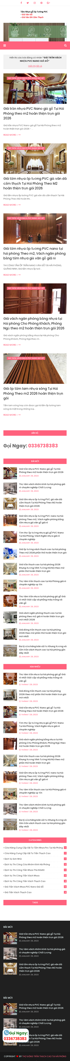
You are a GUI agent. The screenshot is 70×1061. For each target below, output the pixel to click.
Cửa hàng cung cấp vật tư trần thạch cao (35, 853)
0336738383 (43, 445)
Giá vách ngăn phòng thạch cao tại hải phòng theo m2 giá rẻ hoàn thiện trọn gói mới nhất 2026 (41, 616)
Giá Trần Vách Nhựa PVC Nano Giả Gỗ (35, 886)
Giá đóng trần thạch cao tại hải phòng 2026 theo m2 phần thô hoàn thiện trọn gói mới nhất (42, 633)
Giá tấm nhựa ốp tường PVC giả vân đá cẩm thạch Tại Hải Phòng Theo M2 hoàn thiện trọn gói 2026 (35, 183)
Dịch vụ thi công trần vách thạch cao (35, 881)
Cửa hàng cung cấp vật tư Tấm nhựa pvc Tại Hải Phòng (35, 847)
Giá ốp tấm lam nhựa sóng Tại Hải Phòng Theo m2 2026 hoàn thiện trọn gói (33, 393)
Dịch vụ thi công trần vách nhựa (35, 875)
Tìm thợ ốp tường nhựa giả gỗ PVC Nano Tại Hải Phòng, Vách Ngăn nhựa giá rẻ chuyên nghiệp (41, 536)
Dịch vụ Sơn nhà (35, 858)
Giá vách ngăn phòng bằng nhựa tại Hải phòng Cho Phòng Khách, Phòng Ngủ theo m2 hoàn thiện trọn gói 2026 (33, 323)
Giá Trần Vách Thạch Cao (35, 892)
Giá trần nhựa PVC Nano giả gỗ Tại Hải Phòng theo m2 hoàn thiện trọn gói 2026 (33, 113)
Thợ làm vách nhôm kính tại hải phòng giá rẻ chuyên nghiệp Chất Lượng (42, 486)
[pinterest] (41, 3)
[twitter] (27, 3)
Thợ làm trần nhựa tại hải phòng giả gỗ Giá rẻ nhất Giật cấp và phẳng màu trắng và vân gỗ (42, 600)
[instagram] (34, 3)
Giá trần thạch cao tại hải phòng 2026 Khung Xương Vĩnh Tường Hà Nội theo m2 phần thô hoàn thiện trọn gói (41, 568)
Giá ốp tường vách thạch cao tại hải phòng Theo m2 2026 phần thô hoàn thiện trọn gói (42, 551)
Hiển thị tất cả (35, 66)
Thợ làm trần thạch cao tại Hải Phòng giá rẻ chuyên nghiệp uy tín (42, 583)
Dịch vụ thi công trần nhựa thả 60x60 (35, 870)
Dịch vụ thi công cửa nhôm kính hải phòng (35, 864)
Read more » (10, 134)
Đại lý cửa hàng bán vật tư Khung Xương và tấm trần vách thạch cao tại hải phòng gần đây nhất (42, 650)
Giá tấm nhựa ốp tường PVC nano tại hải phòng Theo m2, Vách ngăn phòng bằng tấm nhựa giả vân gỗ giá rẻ (34, 253)
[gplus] (48, 3)
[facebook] (21, 3)
